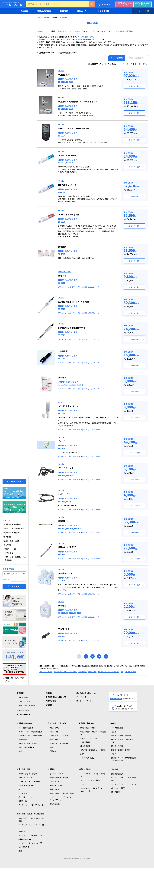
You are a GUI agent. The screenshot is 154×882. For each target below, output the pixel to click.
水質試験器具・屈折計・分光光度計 (65, 672)
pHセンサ (62, 275)
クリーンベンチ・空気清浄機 (29, 781)
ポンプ (113, 754)
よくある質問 (103, 11)
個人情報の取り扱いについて (87, 693)
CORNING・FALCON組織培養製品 (31, 735)
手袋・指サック (55, 727)
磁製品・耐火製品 (25, 839)
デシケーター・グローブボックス (31, 805)
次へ (144, 64)
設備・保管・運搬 (23, 769)
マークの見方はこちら (86, 37)
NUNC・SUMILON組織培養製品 (30, 731)
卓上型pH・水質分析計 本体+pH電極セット (77, 101)
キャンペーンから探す (27, 705)
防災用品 (52, 751)
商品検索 (24, 11)
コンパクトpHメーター (68, 184)
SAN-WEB (62, 287)
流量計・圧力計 (55, 789)
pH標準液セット (65, 573)
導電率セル (63, 521)
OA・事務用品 (24, 847)
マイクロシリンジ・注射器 (90, 780)
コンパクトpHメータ (67, 155)
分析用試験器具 (117, 774)
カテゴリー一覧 (74, 287)
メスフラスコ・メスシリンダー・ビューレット (93, 789)
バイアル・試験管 (118, 788)
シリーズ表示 (117, 58)
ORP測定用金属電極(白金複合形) (72, 327)
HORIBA (61, 70)
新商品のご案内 (44, 11)
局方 (122, 672)
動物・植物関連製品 (26, 747)
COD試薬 (62, 246)
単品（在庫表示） (137, 58)
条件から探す (24, 697)
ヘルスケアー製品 (130, 672)
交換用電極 (63, 351)
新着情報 (64, 11)
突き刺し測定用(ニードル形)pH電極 (73, 301)
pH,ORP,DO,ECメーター (91, 287)
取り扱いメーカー (23, 714)
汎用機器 (112, 723)
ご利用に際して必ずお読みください (14, 679)
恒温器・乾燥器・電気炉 (120, 750)
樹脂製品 (22, 831)
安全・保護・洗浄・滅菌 (57, 723)
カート (144, 11)
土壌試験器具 (82, 672)
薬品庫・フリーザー (26, 785)
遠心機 (113, 731)
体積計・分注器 (84, 769)
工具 (20, 851)
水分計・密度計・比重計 (58, 777)
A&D (60, 402)
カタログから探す (25, 701)
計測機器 (51, 769)
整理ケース (23, 801)
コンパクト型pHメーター (69, 406)
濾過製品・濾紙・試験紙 (28, 743)
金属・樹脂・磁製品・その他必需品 (30, 813)
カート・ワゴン (24, 793)
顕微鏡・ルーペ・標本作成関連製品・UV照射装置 (123, 759)
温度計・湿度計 (55, 781)
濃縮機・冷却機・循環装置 (121, 735)
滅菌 (51, 747)
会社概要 (49, 705)
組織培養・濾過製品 (24, 723)
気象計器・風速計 (56, 785)
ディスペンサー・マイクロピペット (92, 775)
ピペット (83, 784)
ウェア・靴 (53, 731)
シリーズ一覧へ (134, 86)
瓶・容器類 (115, 792)
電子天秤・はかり (56, 774)
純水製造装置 (92, 672)
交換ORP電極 (64, 629)
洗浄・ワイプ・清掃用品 (58, 743)
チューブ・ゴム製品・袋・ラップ (31, 835)
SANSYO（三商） (64, 271)
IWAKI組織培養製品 (26, 727)
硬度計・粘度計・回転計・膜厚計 (62, 793)
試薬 (20, 751)
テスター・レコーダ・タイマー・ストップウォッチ (62, 798)
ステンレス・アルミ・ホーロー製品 (31, 826)
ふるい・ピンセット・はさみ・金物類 (31, 819)
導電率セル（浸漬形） (67, 547)
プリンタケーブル (65, 468)
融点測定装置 (54, 804)
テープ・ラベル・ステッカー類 (30, 843)
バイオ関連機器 (117, 727)
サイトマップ (81, 697)
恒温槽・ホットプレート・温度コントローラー (123, 740)
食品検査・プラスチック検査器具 (108, 672)
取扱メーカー (83, 11)
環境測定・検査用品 (86, 723)
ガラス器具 (113, 769)
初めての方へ (107, 4)
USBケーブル (64, 494)
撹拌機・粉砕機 (117, 746)
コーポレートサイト (83, 701)
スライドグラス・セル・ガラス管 (123, 784)
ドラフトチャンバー (26, 777)
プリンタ (62, 441)
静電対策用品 (54, 739)
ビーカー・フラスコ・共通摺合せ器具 (123, 778)
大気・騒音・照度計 (45, 672)
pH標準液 (62, 377)
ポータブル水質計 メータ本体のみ (73, 128)
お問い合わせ (16, 481)
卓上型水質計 (64, 74)
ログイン (124, 4)
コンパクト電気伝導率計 (68, 214)
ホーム (39, 17)
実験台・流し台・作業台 (28, 774)
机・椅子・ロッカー (26, 797)
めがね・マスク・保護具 (58, 735)
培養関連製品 (24, 739)
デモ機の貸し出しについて (56, 697)
